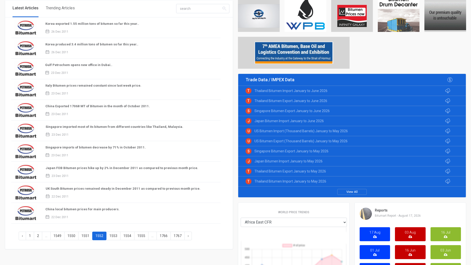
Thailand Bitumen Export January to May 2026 (290, 171)
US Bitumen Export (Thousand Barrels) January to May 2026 (301, 141)
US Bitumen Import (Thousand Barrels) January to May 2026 (301, 131)
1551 (85, 236)
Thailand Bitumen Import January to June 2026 (290, 91)
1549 (57, 236)
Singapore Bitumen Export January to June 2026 (292, 111)
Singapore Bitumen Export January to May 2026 (291, 151)
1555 (141, 236)
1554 (127, 236)
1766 (164, 236)
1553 (113, 236)
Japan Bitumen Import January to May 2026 (288, 161)
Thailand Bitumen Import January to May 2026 (290, 181)
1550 (71, 236)
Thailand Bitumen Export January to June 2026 (290, 101)
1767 (178, 236)
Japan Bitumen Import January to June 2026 (289, 121)
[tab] (25, 8)
